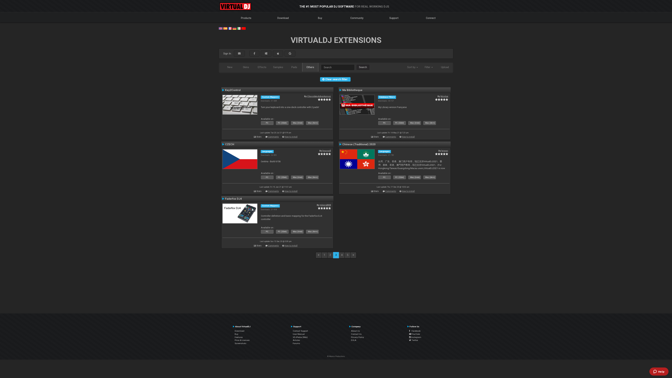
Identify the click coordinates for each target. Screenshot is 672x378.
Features (239, 337)
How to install (291, 137)
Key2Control (233, 90)
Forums (296, 343)
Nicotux (444, 96)
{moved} (326, 151)
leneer (444, 151)
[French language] (230, 28)
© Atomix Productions (336, 356)
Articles (296, 340)
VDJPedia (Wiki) (300, 337)
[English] (221, 28)
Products (246, 18)
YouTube (415, 334)
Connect (431, 18)
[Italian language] (239, 28)
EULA (353, 340)
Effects (262, 67)
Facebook (415, 331)
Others (310, 67)
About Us (355, 331)
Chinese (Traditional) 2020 (359, 144)
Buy (320, 18)
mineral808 (325, 205)
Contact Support (300, 331)
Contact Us (356, 334)
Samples (278, 67)
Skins (246, 67)
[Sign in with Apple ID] (278, 54)
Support (393, 18)
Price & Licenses (242, 340)
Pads (294, 67)
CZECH (229, 144)
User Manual (299, 334)
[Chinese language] (244, 28)
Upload (445, 67)
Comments (273, 137)
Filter (428, 67)
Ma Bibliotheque (352, 90)
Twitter (414, 340)
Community (356, 18)
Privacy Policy (357, 337)
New (229, 67)
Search (363, 67)
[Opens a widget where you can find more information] (658, 372)
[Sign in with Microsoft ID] (266, 54)
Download (283, 18)
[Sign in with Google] (290, 54)
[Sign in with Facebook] (254, 54)
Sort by (411, 67)
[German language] (234, 28)
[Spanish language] (225, 28)
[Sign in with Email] (239, 54)
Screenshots (240, 343)
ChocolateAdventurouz (319, 96)
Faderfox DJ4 (233, 198)
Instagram (416, 337)
